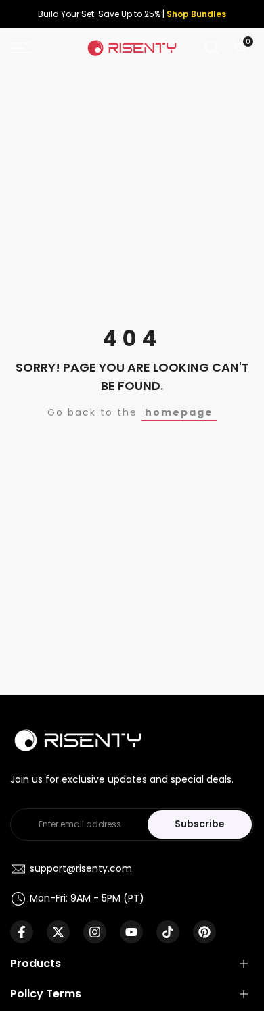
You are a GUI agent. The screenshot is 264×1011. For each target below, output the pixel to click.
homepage (179, 412)
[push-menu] (20, 47)
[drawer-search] (212, 48)
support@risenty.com (81, 868)
